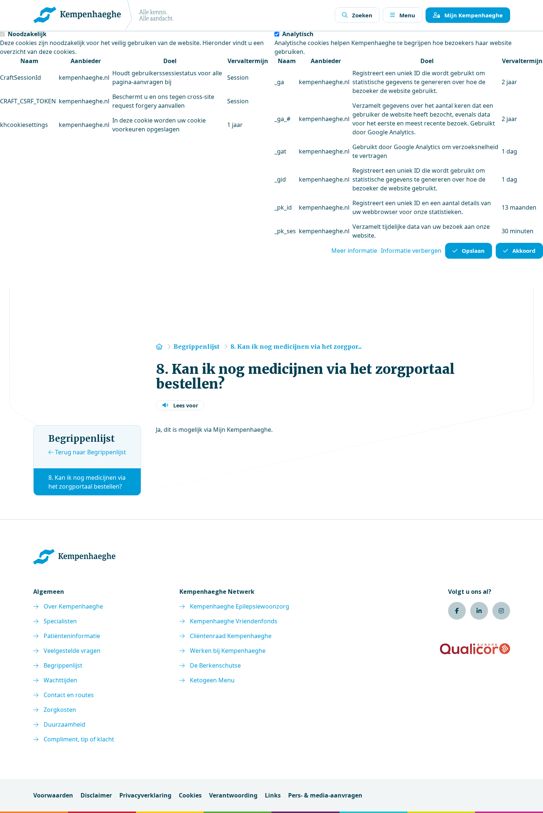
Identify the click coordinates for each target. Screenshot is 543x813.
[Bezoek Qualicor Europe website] (475, 648)
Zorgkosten (60, 710)
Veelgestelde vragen (72, 651)
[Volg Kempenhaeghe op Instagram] (501, 611)
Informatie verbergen (411, 251)
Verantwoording (233, 795)
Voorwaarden (53, 795)
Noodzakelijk (27, 34)
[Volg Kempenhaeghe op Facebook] (457, 611)
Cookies (190, 795)
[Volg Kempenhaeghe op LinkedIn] (479, 611)
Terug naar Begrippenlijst (90, 452)
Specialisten (60, 621)
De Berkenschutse (215, 665)
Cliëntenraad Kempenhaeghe (231, 636)
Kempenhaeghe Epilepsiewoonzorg (239, 606)
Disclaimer (96, 795)
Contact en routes (69, 695)
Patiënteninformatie (72, 636)
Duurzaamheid (64, 724)
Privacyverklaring (145, 795)
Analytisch (298, 34)
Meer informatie (354, 251)
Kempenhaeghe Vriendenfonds (233, 621)
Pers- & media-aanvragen (325, 795)
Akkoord (524, 250)
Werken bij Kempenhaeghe (228, 651)
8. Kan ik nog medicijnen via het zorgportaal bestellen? (87, 481)
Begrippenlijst (63, 665)
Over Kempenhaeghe (73, 606)
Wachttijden (60, 680)
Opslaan (473, 250)
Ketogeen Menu (212, 680)
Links (273, 795)
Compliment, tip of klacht (79, 739)
